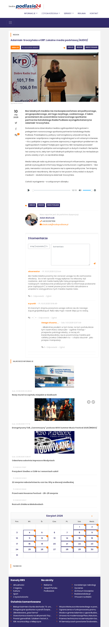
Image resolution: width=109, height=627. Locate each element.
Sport (15, 594)
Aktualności (18, 585)
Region (79, 47)
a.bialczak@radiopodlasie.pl (55, 224)
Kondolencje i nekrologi (85, 585)
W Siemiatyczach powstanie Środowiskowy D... (78, 621)
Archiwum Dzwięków (84, 591)
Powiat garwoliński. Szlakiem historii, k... (31, 618)
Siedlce (12, 6)
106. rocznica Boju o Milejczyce (27, 621)
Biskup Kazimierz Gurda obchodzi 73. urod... (33, 606)
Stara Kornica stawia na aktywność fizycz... (33, 615)
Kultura (16, 591)
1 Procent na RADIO (82, 597)
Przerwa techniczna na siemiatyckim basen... (78, 618)
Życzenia (78, 588)
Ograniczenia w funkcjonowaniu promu (77, 609)
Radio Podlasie (91, 47)
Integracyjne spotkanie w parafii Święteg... (33, 609)
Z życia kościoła (20, 597)
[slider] (51, 190)
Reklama (82, 13)
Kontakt (94, 13)
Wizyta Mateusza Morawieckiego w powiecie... (78, 606)
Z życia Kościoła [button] (50, 13)
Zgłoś (48, 296)
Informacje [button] (30, 13)
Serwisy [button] (68, 13)
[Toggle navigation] (10, 22)
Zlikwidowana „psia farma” (25, 612)
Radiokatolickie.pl (82, 594)
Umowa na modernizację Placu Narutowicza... (78, 615)
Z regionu (17, 588)
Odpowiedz (38, 296)
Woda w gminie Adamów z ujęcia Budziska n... (78, 612)
